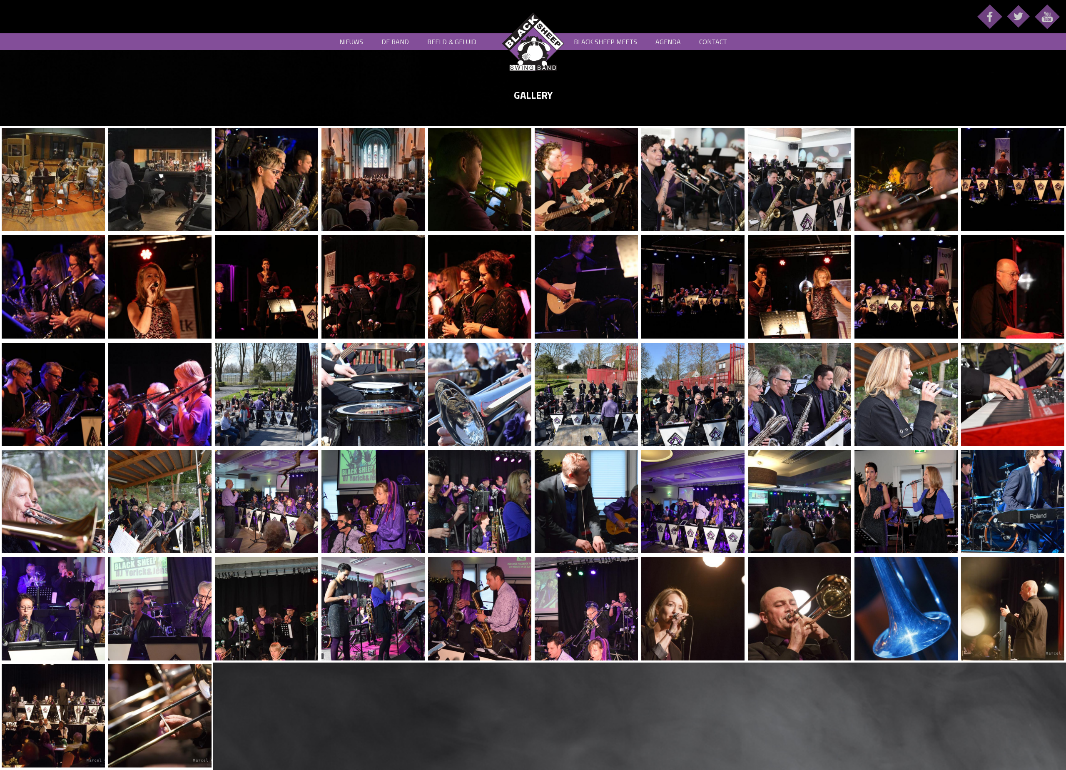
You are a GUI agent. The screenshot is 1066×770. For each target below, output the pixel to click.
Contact (713, 42)
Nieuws (351, 42)
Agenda (668, 42)
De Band (395, 42)
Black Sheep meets (605, 42)
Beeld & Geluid (451, 42)
